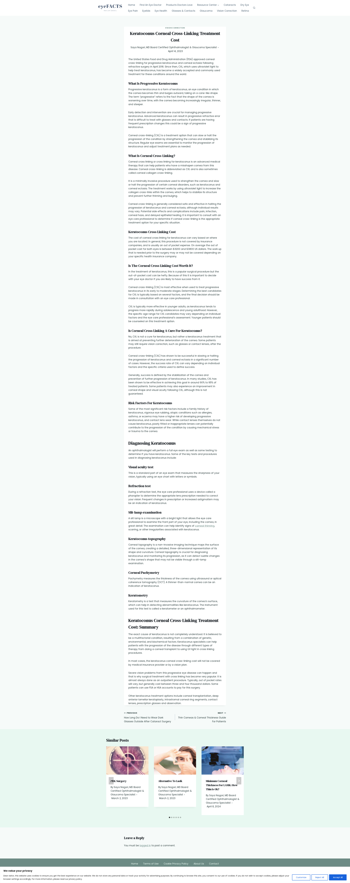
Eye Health (161, 10)
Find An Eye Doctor (150, 5)
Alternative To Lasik (170, 781)
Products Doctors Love (179, 5)
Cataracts (230, 5)
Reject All (319, 877)
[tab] (169, 817)
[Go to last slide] (111, 780)
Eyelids (146, 10)
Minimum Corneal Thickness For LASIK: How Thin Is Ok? (222, 785)
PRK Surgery (118, 781)
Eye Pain (133, 10)
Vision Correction (227, 10)
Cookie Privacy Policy (176, 863)
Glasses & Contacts (183, 10)
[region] (175, 875)
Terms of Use (151, 863)
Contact (214, 863)
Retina (245, 10)
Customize (301, 877)
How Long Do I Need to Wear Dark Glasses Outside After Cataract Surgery (147, 717)
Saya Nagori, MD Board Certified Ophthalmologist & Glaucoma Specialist (174, 47)
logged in (145, 845)
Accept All (338, 877)
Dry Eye (244, 5)
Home (131, 5)
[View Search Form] (254, 7)
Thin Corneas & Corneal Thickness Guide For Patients (202, 717)
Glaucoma (206, 10)
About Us (199, 863)
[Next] (238, 780)
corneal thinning (204, 525)
